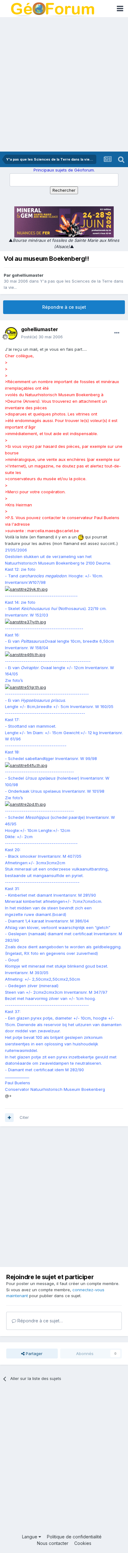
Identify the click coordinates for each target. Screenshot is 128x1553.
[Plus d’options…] (117, 333)
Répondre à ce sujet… (39, 1320)
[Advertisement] (64, 84)
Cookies (82, 1543)
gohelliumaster (27, 275)
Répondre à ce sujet (64, 307)
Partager (34, 1353)
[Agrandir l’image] (81, 536)
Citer (24, 1117)
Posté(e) (42, 336)
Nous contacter (52, 1543)
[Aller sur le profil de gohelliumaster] (11, 333)
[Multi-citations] (9, 1117)
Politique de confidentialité (74, 1536)
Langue (30, 1536)
